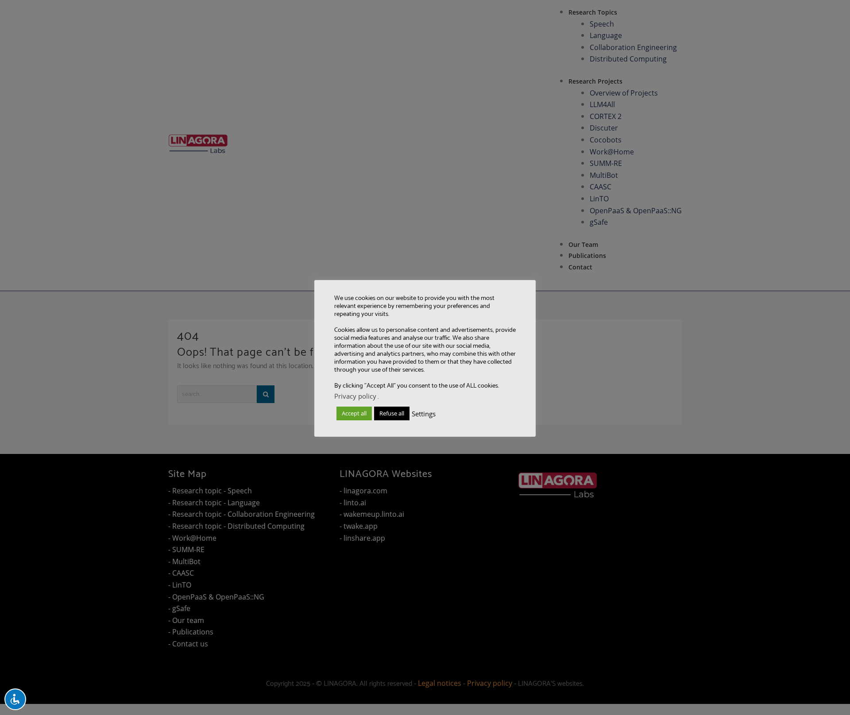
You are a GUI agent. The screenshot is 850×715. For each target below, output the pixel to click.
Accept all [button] (354, 413)
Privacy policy (355, 396)
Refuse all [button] (391, 413)
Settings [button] (424, 414)
